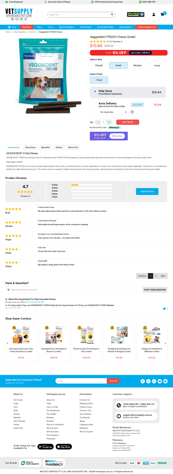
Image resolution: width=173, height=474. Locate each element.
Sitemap (50, 417)
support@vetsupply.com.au (137, 415)
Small (118, 65)
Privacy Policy (86, 407)
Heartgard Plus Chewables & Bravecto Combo (53, 350)
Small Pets (18, 428)
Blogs (82, 421)
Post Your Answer (34, 302)
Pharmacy (26, 27)
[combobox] (76, 14)
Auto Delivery (85, 414)
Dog (39, 27)
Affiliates (84, 428)
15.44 (157, 104)
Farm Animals (19, 421)
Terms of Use (85, 410)
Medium (138, 65)
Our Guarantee (52, 410)
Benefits (45, 147)
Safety (59, 147)
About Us (50, 400)
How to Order (52, 407)
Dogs (16, 403)
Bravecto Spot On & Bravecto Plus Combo (86, 350)
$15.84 (156, 92)
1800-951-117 (148, 404)
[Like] (164, 308)
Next (163, 276)
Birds (16, 410)
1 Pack (99, 80)
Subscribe (113, 381)
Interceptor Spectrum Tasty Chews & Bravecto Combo (21, 350)
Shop (13, 27)
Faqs (48, 403)
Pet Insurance (52, 435)
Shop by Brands (66, 27)
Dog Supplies (20, 32)
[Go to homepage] (18, 20)
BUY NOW (128, 122)
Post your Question (155, 290)
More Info (73, 147)
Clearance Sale (86, 424)
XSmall (99, 65)
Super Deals (124, 27)
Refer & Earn (52, 428)
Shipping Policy (86, 403)
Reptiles (17, 417)
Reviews (50, 421)
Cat (50, 27)
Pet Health (51, 414)
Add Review (147, 191)
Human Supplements (147, 27)
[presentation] (7, 343)
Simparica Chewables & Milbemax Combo (152, 350)
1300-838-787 (149, 2)
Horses (17, 414)
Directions (30, 147)
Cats (16, 407)
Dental (32, 32)
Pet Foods (18, 400)
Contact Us (85, 400)
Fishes (16, 424)
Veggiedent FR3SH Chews (50, 32)
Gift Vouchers (52, 432)
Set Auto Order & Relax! (59, 2)
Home (8, 32)
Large (157, 65)
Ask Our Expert (86, 432)
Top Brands (85, 417)
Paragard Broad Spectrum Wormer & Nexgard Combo (119, 350)
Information (13, 147)
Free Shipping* (16, 2)
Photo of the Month (55, 424)
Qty (91, 122)
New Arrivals (85, 27)
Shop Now (117, 136)
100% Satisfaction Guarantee (108, 2)
